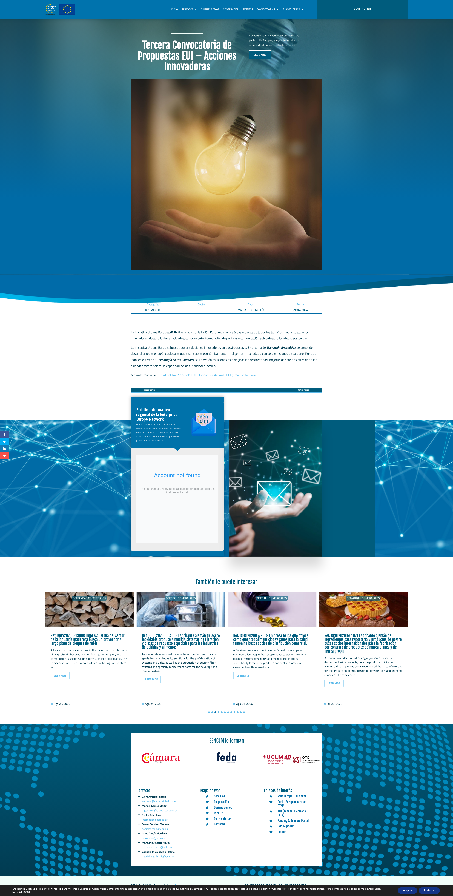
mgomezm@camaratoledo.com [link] (160, 810)
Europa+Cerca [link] (291, 9)
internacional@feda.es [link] (155, 819)
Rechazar (429, 890)
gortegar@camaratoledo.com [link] (159, 801)
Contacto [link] (219, 824)
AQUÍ (26, 892)
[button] (209, 712)
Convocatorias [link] (266, 9)
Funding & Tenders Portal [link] (293, 821)
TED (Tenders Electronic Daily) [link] (292, 813)
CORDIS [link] (282, 832)
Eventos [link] (248, 9)
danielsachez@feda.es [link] (155, 828)
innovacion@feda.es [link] (153, 838)
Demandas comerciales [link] (271, 598)
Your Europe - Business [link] (292, 796)
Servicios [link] (187, 9)
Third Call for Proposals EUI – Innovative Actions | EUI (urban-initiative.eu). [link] (209, 375)
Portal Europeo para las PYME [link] (292, 804)
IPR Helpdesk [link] (286, 826)
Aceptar (407, 890)
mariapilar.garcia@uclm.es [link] (157, 847)
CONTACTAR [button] (362, 9)
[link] (148, 390)
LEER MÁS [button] (260, 54)
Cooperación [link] (231, 9)
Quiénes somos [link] (210, 9)
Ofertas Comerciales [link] (89, 598)
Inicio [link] (174, 9)
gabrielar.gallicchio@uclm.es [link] (158, 856)
